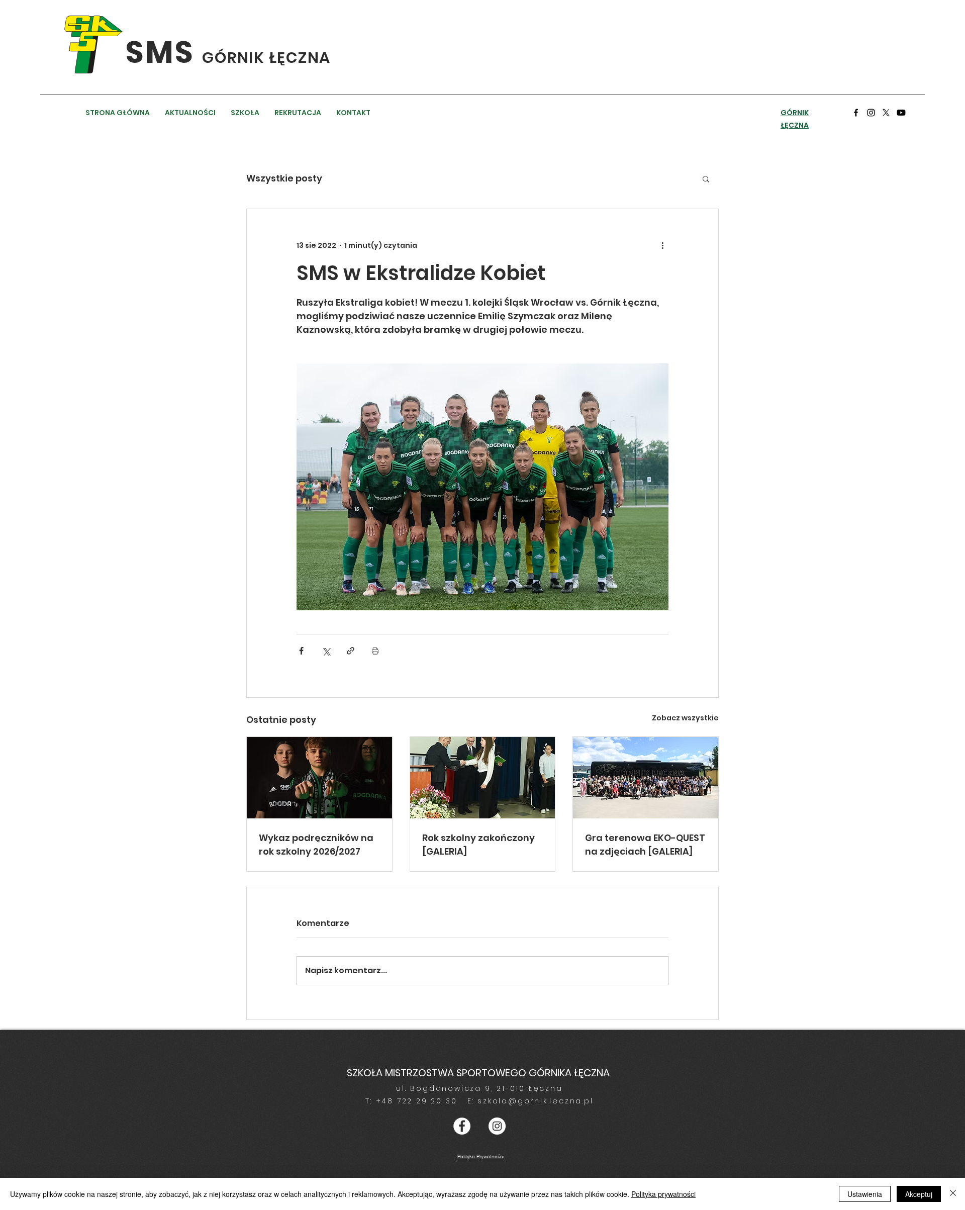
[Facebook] (856, 113)
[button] (706, 178)
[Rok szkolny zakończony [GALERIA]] (482, 777)
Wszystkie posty (284, 178)
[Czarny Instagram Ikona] (871, 113)
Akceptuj (918, 1194)
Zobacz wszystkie (685, 718)
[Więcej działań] (662, 245)
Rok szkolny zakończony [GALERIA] (478, 844)
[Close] (953, 1194)
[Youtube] (901, 113)
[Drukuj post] (375, 651)
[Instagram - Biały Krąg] (497, 1126)
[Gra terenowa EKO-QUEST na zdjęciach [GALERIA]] (645, 777)
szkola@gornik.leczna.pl (535, 1101)
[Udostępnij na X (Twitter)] (326, 651)
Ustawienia (864, 1194)
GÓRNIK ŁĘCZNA (266, 57)
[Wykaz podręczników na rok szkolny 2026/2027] (319, 777)
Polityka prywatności (663, 1194)
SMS (164, 52)
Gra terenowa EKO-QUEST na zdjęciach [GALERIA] (645, 844)
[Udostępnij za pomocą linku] (350, 651)
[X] (886, 113)
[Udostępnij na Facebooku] (301, 651)
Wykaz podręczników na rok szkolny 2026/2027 (316, 844)
